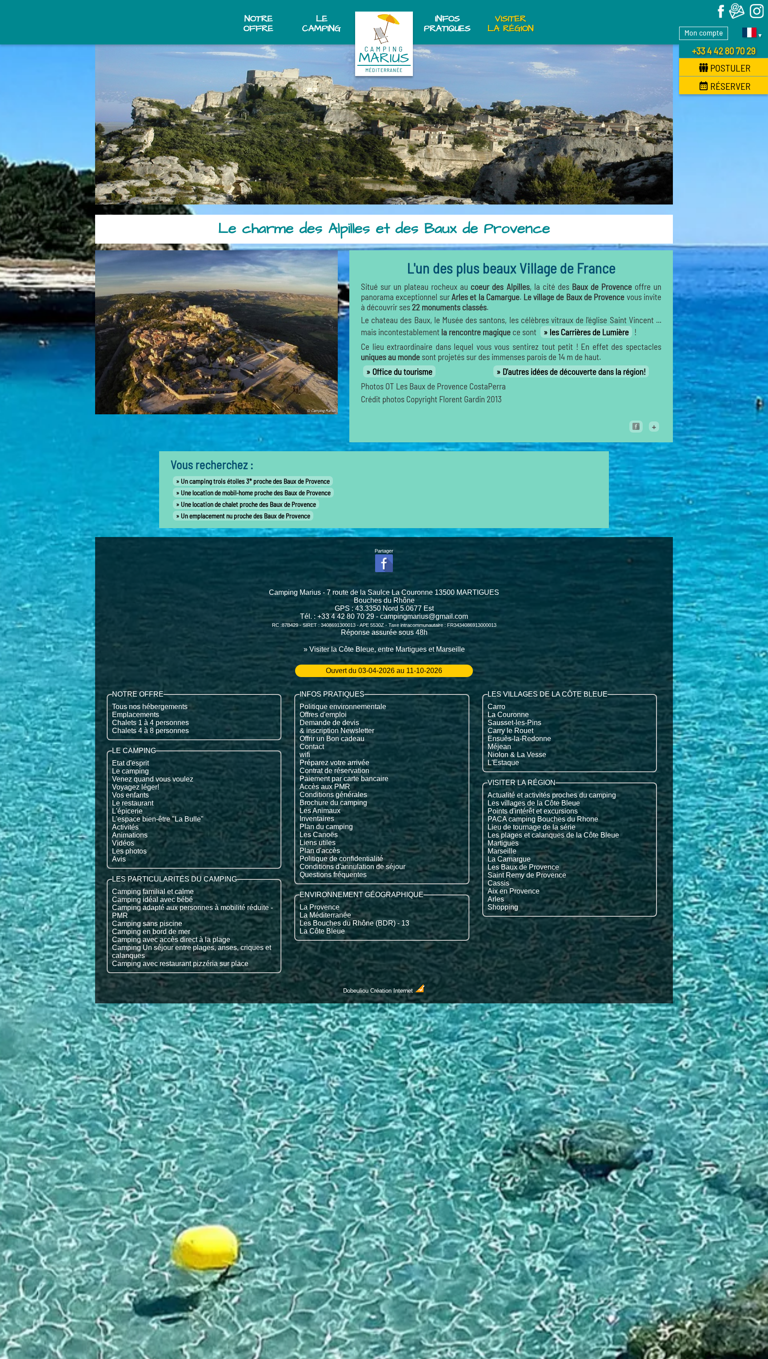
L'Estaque (503, 762)
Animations (130, 835)
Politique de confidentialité (341, 858)
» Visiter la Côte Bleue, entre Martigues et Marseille (384, 649)
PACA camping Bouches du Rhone (543, 819)
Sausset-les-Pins (514, 722)
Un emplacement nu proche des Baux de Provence (245, 516)
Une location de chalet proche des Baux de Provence (248, 504)
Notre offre (258, 23)
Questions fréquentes (333, 874)
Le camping (130, 771)
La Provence (320, 907)
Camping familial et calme (153, 891)
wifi (305, 754)
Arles (496, 899)
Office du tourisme (402, 371)
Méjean (499, 746)
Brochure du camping (333, 802)
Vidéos (123, 843)
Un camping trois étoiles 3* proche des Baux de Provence (255, 481)
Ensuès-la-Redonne (519, 738)
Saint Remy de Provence (527, 875)
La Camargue (509, 859)
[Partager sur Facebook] (636, 427)
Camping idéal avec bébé (152, 899)
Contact (312, 746)
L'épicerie (127, 811)
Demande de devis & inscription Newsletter (337, 726)
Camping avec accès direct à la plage (171, 939)
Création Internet (392, 990)
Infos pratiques (447, 23)
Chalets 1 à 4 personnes (150, 722)
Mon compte (703, 32)
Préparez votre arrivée (334, 762)
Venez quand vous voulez (152, 779)
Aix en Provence (514, 891)
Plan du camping (326, 826)
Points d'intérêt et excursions (533, 811)
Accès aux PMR (325, 786)
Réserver (730, 86)
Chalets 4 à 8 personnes (150, 730)
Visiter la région (511, 23)
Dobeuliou (355, 990)
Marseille (502, 851)
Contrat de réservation (334, 770)
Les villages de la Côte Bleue (534, 803)
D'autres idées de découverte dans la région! (574, 371)
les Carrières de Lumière (589, 332)
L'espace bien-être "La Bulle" (158, 819)
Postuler (730, 67)
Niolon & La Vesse (517, 754)
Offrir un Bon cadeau (332, 738)
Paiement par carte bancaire (344, 778)
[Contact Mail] (737, 17)
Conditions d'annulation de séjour (352, 866)
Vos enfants (130, 795)
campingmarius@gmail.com (424, 616)
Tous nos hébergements (150, 706)
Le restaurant (132, 803)
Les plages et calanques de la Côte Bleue (553, 835)
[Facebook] (717, 17)
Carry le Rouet (510, 730)
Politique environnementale (343, 706)
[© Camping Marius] (216, 411)
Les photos (129, 851)
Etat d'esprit (130, 763)
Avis (119, 859)
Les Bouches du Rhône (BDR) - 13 (354, 923)
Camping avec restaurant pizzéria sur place (180, 963)
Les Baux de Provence (523, 867)
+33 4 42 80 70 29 (724, 50)
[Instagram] (757, 17)
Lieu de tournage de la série (532, 827)
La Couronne (508, 714)
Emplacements (135, 714)
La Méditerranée (325, 915)
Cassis (498, 883)
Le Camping (321, 23)
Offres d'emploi (323, 714)
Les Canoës (319, 834)
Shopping (503, 907)
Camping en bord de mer (151, 931)
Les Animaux (320, 810)
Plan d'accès (320, 850)
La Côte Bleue (322, 931)
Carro (496, 706)
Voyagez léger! (135, 787)
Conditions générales (333, 794)
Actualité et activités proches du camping (552, 795)
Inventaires (317, 818)
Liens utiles (318, 842)
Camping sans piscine (147, 923)
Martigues (503, 843)
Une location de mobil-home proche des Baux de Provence (256, 493)
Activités (125, 827)
